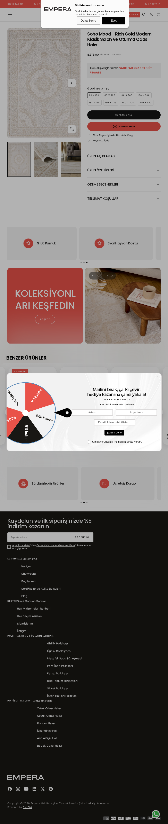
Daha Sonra (88, 20)
